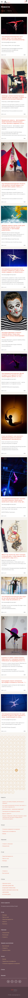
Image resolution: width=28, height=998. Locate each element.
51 (9, 763)
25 (16, 748)
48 (23, 759)
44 (9, 759)
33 (20, 752)
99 (5, 788)
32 (16, 752)
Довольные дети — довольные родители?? (13, 809)
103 (20, 788)
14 (1, 744)
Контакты (4, 923)
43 (5, 759)
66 (12, 770)
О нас (2, 912)
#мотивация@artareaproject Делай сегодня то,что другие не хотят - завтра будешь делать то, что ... (13, 375)
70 (1, 774)
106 (5, 792)
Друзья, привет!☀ (6, 813)
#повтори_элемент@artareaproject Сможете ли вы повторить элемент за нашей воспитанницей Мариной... (14, 97)
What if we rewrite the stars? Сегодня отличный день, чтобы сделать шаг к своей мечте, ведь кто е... (14, 556)
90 (23, 781)
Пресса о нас (5, 858)
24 (12, 748)
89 (20, 781)
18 (16, 744)
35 (1, 755)
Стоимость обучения (7, 843)
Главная (3, 11)
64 (5, 770)
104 (23, 788)
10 (12, 741)
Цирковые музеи (6, 883)
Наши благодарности (7, 856)
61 (20, 766)
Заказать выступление (7, 943)
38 (12, 755)
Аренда (4, 833)
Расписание (5, 934)
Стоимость (5, 871)
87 (12, 781)
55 (23, 763)
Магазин (3, 975)
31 (12, 752)
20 (23, 744)
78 (5, 777)
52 (12, 763)
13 (23, 741)
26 (20, 748)
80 (12, 777)
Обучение (3, 929)
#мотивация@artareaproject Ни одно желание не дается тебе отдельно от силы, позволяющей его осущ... (13, 715)
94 (12, 784)
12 (20, 741)
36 (5, 755)
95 (16, 784)
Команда (4, 860)
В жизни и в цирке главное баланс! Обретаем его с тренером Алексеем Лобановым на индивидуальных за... (14, 659)
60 (16, 766)
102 (16, 788)
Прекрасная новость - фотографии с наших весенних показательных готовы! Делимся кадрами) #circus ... (14, 121)
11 (16, 741)
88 (16, 781)
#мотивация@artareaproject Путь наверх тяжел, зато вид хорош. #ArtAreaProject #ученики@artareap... (13, 38)
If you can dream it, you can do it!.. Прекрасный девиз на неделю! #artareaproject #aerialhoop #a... (12, 437)
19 (20, 744)
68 (20, 770)
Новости (4, 921)
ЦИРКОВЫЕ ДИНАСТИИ (7, 885)
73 (12, 774)
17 (12, 744)
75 (20, 774)
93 (9, 784)
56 (1, 766)
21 (1, 748)
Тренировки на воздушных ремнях (11, 811)
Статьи (3, 969)
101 (13, 788)
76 (23, 774)
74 (16, 774)
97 (23, 784)
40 (20, 755)
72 (9, 774)
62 (23, 766)
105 (2, 792)
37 (9, 755)
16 (9, 744)
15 (5, 744)
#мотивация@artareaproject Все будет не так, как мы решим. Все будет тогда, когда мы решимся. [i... (14, 598)
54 (20, 763)
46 (16, 759)
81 (16, 777)
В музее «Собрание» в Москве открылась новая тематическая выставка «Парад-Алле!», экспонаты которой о (14, 817)
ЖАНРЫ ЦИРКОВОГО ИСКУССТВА (10, 890)
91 (1, 784)
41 (23, 755)
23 (9, 748)
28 (1, 752)
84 (1, 781)
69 (23, 770)
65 (9, 770)
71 (5, 774)
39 (16, 755)
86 (9, 781)
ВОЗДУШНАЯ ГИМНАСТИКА (8, 887)
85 (5, 781)
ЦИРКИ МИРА (5, 892)
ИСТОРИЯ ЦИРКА (6, 894)
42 (1, 759)
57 (5, 766)
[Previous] (1, 737)
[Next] (12, 792)
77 (1, 777)
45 (12, 759)
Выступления (5, 873)
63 (1, 770)
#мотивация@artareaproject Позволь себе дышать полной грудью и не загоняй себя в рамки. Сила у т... (13, 185)
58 (9, 766)
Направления (5, 846)
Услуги (3, 956)
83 (23, 777)
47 (20, 759)
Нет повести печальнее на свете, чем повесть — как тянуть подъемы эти (14, 806)
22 (5, 748)
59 (12, 766)
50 (5, 763)
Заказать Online (6, 950)
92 (5, 784)
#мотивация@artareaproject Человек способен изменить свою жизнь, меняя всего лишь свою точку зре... (13, 500)
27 (23, 748)
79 (9, 777)
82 (20, 777)
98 (1, 788)
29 (5, 752)
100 (9, 788)
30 (9, 752)
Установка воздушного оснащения (11, 829)
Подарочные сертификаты (9, 831)
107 (9, 792)
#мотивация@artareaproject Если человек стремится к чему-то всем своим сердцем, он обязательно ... (13, 270)
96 (20, 784)
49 (1, 763)
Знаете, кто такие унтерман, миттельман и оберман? (13, 802)
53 (16, 763)
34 (23, 752)
